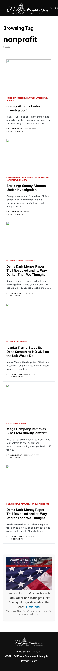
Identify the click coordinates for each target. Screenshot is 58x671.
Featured (30, 98)
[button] (5, 8)
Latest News (41, 98)
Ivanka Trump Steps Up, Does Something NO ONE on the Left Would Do (27, 352)
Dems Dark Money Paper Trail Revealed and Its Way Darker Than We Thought (26, 271)
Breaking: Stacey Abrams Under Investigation (26, 188)
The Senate (30, 261)
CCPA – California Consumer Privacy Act (27, 656)
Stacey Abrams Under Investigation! (23, 108)
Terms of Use (22, 651)
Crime (9, 98)
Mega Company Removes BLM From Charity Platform (27, 431)
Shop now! (32, 606)
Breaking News (13, 177)
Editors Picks (19, 98)
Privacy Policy (29, 660)
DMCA (36, 651)
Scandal (11, 100)
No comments (16, 131)
